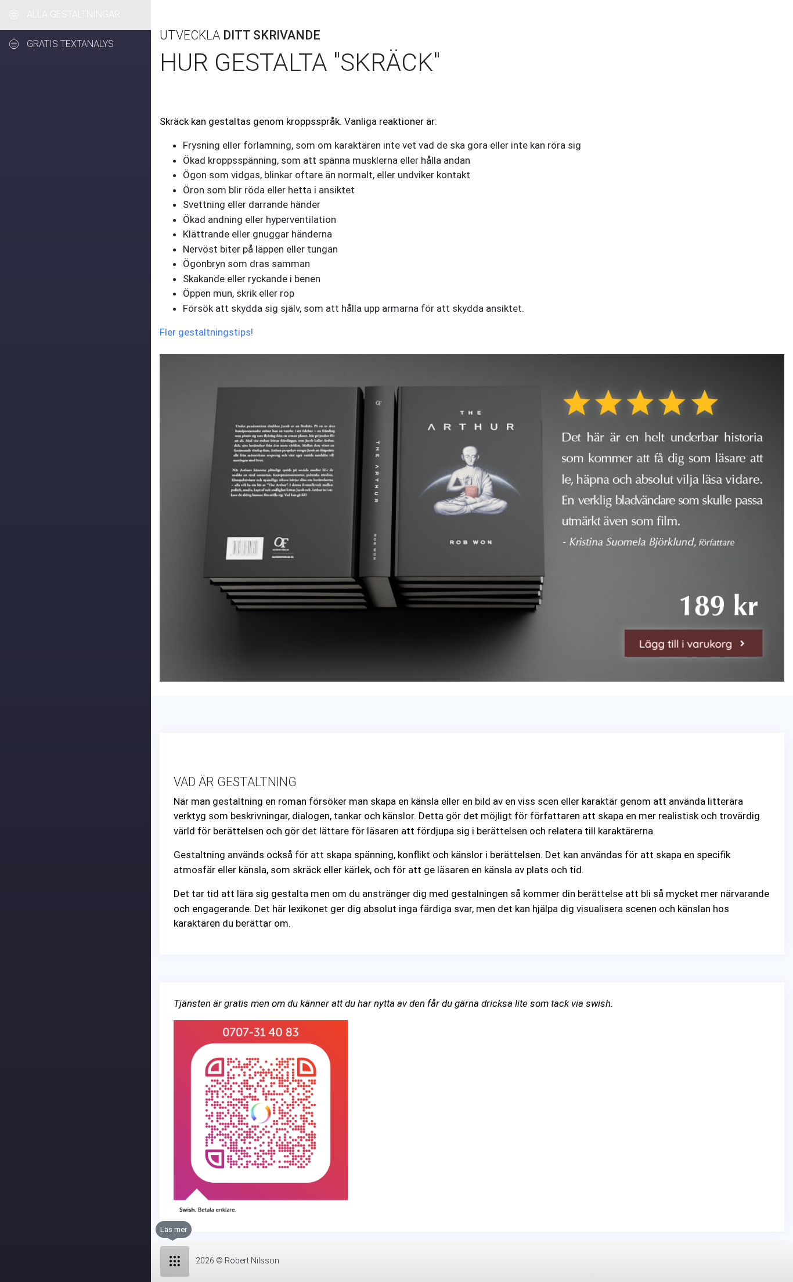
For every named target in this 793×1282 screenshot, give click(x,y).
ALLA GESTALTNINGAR (72, 14)
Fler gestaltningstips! (206, 332)
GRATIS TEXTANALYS (69, 44)
